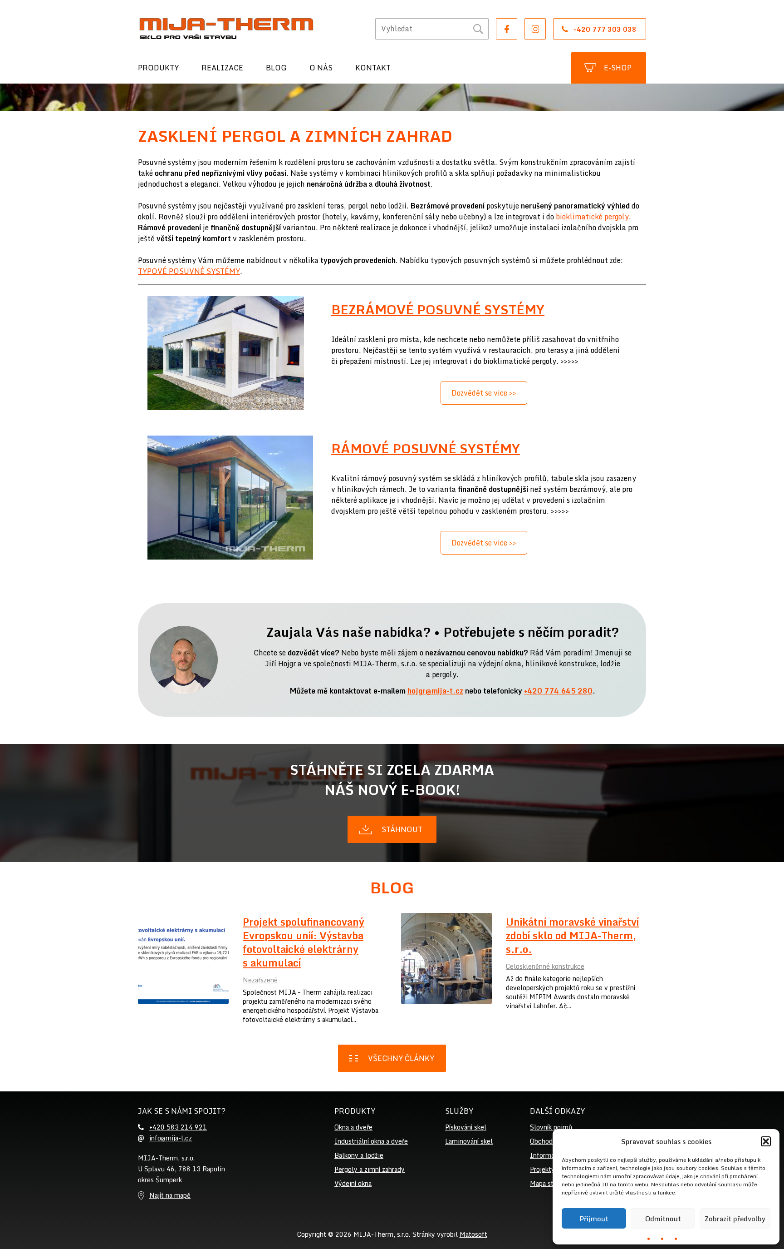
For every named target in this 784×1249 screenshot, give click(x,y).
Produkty (158, 68)
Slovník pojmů (551, 1127)
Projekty (542, 1169)
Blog (276, 68)
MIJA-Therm (226, 28)
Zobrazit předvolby (735, 1218)
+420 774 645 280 (558, 691)
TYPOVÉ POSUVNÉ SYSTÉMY (189, 271)
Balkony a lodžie (358, 1155)
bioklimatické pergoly (592, 217)
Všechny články (401, 1058)
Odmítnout (663, 1218)
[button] (765, 1141)
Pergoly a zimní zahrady (369, 1169)
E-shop (618, 68)
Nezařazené (260, 980)
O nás (321, 68)
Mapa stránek (549, 1183)
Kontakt (373, 68)
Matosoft (473, 1234)
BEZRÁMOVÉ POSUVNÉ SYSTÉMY (437, 309)
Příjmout (593, 1218)
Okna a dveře (353, 1127)
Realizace (222, 68)
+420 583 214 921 (178, 1127)
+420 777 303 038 (605, 29)
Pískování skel (465, 1127)
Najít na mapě (170, 1195)
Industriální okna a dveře (371, 1141)
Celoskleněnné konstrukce (545, 966)
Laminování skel (469, 1141)
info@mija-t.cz (170, 1138)
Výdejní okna (353, 1183)
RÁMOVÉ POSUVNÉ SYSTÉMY (425, 448)
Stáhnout (402, 829)
